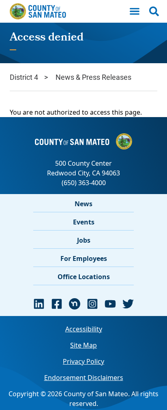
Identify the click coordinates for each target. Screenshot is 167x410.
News (83, 203)
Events (83, 222)
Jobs (83, 240)
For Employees (83, 258)
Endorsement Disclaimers (83, 377)
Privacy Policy (83, 361)
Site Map (83, 345)
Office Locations (84, 276)
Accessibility (83, 329)
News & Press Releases (93, 77)
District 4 (24, 77)
